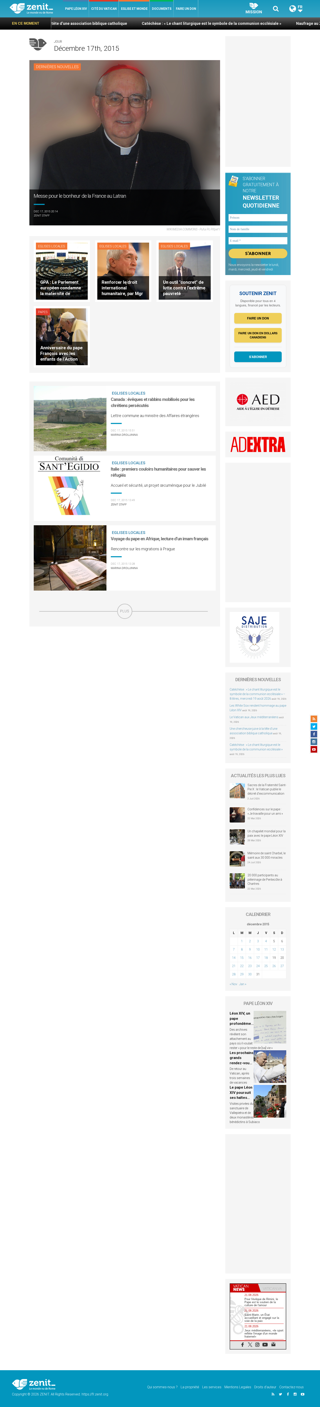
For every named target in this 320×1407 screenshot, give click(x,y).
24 (258, 966)
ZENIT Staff (42, 215)
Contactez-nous (291, 1387)
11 (266, 949)
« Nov (233, 984)
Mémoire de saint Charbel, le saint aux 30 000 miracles (267, 855)
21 (234, 966)
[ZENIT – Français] (36, 9)
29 (242, 974)
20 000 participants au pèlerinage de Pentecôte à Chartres (265, 879)
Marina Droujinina (124, 434)
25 (266, 966)
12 (274, 949)
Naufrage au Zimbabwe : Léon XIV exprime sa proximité (262, 23)
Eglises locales (51, 246)
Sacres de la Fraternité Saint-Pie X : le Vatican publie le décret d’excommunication (267, 789)
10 (258, 949)
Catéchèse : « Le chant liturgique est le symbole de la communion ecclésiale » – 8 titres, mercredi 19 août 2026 (257, 694)
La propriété (190, 1387)
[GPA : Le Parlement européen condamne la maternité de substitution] (62, 271)
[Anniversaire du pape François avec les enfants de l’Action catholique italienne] (62, 336)
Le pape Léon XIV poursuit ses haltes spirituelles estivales (241, 1097)
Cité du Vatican (104, 8)
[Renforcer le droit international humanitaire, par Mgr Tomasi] (123, 271)
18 (266, 957)
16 (250, 957)
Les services (211, 1387)
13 (282, 949)
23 (250, 966)
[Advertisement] (124, 650)
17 (258, 957)
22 (242, 966)
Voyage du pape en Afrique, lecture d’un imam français (159, 538)
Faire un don (186, 8)
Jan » (242, 984)
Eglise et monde (134, 8)
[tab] (244, 1288)
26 (274, 966)
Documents (162, 8)
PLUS (124, 611)
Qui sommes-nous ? (162, 1387)
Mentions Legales (237, 1387)
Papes (43, 312)
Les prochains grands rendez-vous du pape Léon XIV (241, 1063)
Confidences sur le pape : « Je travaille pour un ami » (265, 811)
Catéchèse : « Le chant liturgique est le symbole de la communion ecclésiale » (128, 23)
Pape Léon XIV (76, 8)
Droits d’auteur (265, 1387)
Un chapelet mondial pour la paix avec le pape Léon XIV (267, 833)
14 (234, 957)
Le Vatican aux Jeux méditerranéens (254, 717)
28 (234, 974)
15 (242, 957)
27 (282, 966)
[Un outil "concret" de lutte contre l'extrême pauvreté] (185, 271)
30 (250, 974)
